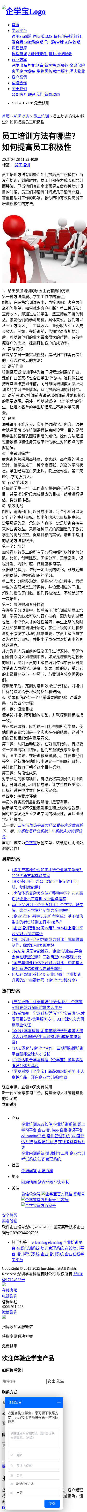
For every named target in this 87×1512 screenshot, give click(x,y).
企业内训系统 (32, 1153)
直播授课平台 (71, 1130)
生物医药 (44, 71)
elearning (55, 1242)
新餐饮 (63, 65)
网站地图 (29, 1182)
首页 (15, 25)
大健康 (30, 71)
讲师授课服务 (60, 54)
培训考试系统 (28, 1254)
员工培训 (41, 116)
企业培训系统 (64, 1124)
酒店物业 (77, 71)
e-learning (39, 1242)
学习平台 (19, 31)
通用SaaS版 (21, 36)
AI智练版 (72, 42)
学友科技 (62, 1182)
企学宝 (31, 843)
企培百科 (45, 1171)
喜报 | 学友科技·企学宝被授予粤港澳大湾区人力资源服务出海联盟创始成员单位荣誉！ (47, 1037)
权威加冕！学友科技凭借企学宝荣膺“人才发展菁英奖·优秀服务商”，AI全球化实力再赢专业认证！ (48, 1019)
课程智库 (19, 48)
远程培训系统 (45, 1142)
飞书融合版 (54, 42)
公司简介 (19, 94)
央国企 (17, 71)
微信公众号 (31, 1194)
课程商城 (19, 54)
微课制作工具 (57, 1153)
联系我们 (36, 94)
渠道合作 (19, 83)
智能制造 (36, 65)
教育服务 (61, 71)
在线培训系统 (28, 1248)
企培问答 (29, 1171)
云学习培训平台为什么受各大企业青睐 (50, 825)
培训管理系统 (58, 1136)
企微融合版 (34, 42)
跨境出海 (19, 65)
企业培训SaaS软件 (36, 1124)
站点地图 (45, 1182)
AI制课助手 (38, 54)
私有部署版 (63, 36)
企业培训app (48, 1130)
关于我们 (19, 89)
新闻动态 (52, 94)
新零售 (50, 65)
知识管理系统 (49, 1159)
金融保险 (77, 65)
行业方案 (19, 60)
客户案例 (19, 77)
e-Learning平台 (33, 1136)
